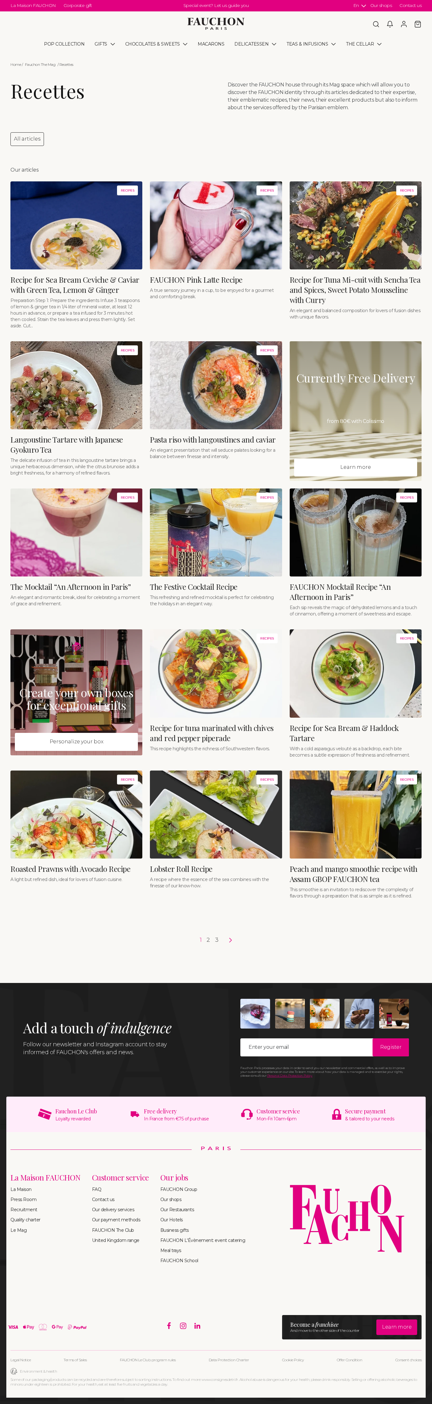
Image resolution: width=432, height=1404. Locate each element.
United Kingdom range (115, 1240)
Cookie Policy (293, 1359)
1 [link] (201, 939)
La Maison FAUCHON (33, 5)
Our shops (381, 5)
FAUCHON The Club (113, 1230)
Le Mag (18, 1230)
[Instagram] (183, 1326)
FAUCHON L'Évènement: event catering (202, 1240)
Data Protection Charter (229, 1359)
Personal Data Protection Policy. (289, 1075)
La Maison (21, 1189)
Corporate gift (78, 5)
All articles (27, 139)
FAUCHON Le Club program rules (148, 1359)
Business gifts (174, 1230)
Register (390, 1047)
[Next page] (227, 940)
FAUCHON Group (178, 1189)
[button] (376, 24)
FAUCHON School (179, 1260)
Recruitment (23, 1209)
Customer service (120, 1177)
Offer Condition (349, 1359)
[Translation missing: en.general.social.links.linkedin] (197, 1326)
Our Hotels (171, 1220)
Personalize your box (76, 742)
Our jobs (174, 1177)
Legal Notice (20, 1359)
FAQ (97, 1189)
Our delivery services (113, 1209)
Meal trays (170, 1250)
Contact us (410, 5)
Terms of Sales (75, 1359)
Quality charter (25, 1220)
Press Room (23, 1199)
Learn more (355, 467)
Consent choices (408, 1359)
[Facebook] (169, 1326)
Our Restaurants (177, 1209)
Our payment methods (116, 1220)
